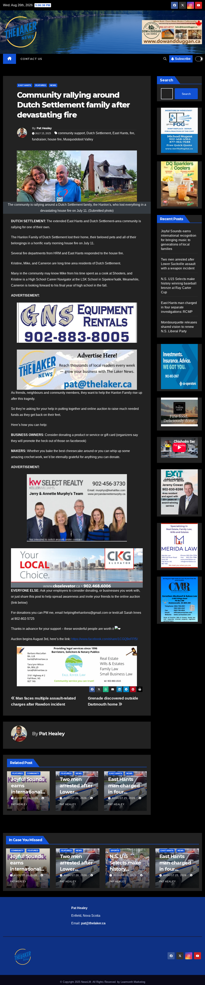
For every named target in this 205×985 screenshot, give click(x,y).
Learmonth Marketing (133, 981)
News (53, 85)
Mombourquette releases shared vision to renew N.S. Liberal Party (179, 327)
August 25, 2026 (75, 798)
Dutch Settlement (98, 133)
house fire (55, 139)
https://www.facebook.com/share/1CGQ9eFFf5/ (104, 639)
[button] (165, 58)
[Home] (9, 59)
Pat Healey (44, 128)
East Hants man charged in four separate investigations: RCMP (179, 307)
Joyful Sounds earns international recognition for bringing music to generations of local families (178, 240)
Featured (40, 85)
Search (166, 80)
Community (130, 773)
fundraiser (39, 139)
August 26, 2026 (26, 798)
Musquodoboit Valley (78, 139)
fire (132, 133)
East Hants (24, 85)
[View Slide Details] (77, 323)
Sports (115, 850)
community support (71, 133)
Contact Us (31, 59)
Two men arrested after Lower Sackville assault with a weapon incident (178, 264)
